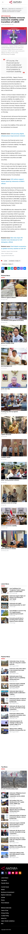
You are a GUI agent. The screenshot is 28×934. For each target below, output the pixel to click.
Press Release (5, 902)
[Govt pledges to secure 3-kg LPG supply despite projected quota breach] (4, 613)
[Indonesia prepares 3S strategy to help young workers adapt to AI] (4, 723)
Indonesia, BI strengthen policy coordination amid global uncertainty (12, 319)
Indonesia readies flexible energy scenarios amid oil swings (11, 502)
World (2, 889)
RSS (2, 923)
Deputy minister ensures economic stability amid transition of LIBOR (11, 10)
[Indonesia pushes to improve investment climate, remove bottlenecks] (4, 701)
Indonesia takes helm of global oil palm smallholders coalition (17, 693)
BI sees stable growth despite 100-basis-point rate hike (13, 388)
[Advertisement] (14, 567)
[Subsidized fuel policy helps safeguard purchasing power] (14, 356)
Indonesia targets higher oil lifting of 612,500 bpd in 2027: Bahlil (17, 597)
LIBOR (5, 260)
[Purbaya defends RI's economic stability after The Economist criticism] (14, 470)
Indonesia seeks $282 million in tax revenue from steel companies (17, 670)
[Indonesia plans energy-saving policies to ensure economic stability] (14, 516)
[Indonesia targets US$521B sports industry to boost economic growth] (4, 686)
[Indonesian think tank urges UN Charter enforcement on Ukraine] (14, 539)
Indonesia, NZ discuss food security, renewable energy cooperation (17, 707)
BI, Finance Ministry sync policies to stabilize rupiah (11, 456)
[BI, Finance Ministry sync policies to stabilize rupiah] (14, 447)
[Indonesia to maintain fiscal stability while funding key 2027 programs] (14, 402)
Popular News (5, 656)
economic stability (14, 260)
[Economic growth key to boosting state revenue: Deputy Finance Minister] (4, 620)
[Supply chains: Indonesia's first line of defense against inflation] (14, 288)
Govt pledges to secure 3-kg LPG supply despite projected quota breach (17, 612)
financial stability (7, 264)
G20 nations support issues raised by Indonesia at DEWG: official (13, 181)
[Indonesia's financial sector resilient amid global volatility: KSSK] (14, 333)
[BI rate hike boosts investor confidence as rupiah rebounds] (14, 425)
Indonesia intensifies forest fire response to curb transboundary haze (13, 787)
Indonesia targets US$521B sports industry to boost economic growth (17, 685)
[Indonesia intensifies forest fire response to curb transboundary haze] (14, 779)
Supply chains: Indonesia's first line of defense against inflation (12, 296)
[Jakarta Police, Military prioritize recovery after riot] (4, 731)
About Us (3, 918)
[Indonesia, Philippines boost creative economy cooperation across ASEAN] (4, 795)
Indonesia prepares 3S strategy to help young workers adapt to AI (16, 722)
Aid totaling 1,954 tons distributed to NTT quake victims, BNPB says (16, 802)
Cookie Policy (5, 915)
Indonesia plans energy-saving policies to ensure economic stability (13, 524)
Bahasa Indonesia (6, 907)
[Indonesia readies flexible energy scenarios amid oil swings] (14, 493)
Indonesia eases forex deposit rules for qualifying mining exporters (17, 678)
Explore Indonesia (6, 895)
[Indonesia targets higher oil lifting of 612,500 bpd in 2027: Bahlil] (4, 598)
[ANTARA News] (15, 2)
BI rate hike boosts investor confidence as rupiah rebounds (14, 433)
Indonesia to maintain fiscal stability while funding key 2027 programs (13, 410)
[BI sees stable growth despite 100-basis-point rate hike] (14, 379)
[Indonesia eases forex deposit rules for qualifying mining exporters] (4, 678)
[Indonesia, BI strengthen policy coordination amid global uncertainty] (14, 310)
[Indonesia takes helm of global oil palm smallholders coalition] (4, 693)
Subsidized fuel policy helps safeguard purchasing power (12, 365)
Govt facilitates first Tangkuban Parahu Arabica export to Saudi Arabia (17, 590)
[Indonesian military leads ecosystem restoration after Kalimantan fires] (4, 716)
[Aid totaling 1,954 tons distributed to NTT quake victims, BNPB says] (4, 802)
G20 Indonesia (5, 16)
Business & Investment (15, 8)
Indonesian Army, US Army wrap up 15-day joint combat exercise (17, 662)
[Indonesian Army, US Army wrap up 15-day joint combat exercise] (4, 663)
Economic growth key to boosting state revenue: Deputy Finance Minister (16, 619)
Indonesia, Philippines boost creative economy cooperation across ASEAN (17, 794)
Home (5, 8)
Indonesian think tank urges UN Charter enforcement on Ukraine (13, 547)
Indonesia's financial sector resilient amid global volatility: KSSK (13, 342)
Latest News (5, 584)
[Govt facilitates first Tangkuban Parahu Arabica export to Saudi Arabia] (4, 590)
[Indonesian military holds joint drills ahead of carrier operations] (4, 855)
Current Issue (5, 887)
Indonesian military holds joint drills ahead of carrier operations (17, 854)
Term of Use (4, 910)
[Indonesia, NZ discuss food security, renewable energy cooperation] (4, 708)
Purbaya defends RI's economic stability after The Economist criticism (13, 479)
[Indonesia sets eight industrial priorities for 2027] (4, 605)
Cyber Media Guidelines (8, 921)
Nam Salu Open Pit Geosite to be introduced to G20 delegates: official (12, 240)
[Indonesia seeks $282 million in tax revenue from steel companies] (4, 671)
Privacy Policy (5, 913)
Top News (4, 767)
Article (3, 897)
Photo (3, 900)
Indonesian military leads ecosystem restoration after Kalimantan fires (17, 715)
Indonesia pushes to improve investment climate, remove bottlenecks (17, 700)
